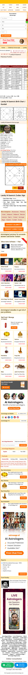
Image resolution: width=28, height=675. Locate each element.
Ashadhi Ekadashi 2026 (20, 461)
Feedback (3, 651)
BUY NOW (3, 255)
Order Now (23, 574)
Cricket (4, 214)
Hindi (14, 451)
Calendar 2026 (23, 459)
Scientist (8, 219)
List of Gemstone (17, 636)
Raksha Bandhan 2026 (21, 464)
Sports (10, 217)
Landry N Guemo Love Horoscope (10, 154)
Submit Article (11, 651)
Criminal (15, 217)
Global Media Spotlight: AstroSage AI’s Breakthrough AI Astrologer (14, 644)
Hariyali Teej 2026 (14, 463)
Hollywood (9, 214)
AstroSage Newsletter (7, 441)
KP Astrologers (18, 668)
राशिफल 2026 (14, 648)
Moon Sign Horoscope (11, 640)
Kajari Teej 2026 (5, 466)
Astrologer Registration (14, 655)
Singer (3, 219)
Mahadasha (16, 637)
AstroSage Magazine (8, 448)
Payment (8, 652)
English (5, 451)
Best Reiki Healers (17, 669)
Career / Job (6, 567)
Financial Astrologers (8, 668)
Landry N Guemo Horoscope (8, 151)
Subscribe (23, 420)
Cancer (24, 4)
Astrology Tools (23, 649)
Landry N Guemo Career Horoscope (10, 155)
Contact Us (19, 651)
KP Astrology (22, 640)
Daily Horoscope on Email (21, 441)
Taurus (10, 4)
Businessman (15, 211)
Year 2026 (22, 451)
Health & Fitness (7, 571)
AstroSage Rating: (5, 150)
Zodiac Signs (23, 637)
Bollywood (16, 214)
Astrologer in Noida (7, 639)
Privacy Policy (15, 652)
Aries (3, 4)
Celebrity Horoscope (14, 47)
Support (12, 654)
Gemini (17, 4)
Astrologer (21, 217)
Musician (22, 214)
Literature (4, 217)
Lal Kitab (24, 646)
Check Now (8, 271)
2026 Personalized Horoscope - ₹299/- (12, 563)
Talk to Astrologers (6, 661)
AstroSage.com (20, 673)
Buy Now (6, 387)
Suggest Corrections (13, 229)
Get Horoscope (6, 35)
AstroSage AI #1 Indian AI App (14, 642)
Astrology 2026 (13, 649)
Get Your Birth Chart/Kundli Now (16, 164)
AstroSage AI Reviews (14, 646)
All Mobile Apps (22, 413)
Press (3, 642)
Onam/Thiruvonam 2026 (9, 464)
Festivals (4, 456)
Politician (22, 211)
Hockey (20, 219)
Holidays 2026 (14, 459)
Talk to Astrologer (8, 664)
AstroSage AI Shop (6, 636)
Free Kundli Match (18, 639)
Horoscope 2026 (6, 648)
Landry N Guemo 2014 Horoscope (9, 160)
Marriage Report (7, 565)
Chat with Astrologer (17, 661)
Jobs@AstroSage (20, 654)
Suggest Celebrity (13, 225)
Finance (5, 569)
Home (3, 47)
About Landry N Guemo (7, 153)
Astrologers (8, 637)
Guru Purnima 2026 (5, 463)
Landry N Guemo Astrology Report (10, 161)
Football (14, 219)
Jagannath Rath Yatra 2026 (7, 461)
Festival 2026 (5, 459)
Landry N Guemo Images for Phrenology (11, 162)
